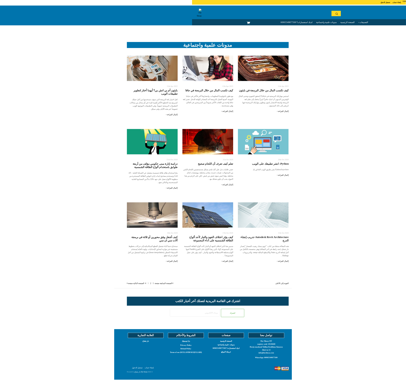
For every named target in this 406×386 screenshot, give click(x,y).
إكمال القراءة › (172, 114)
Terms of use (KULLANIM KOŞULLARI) (186, 352)
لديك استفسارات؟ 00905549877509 (296, 22)
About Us (186, 341)
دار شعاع (146, 341)
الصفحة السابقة (164, 283)
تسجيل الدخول (385, 2)
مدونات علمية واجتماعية (326, 22)
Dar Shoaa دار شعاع (140, 372)
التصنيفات (363, 22)
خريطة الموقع (226, 352)
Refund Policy (185, 349)
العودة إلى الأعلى (282, 283)
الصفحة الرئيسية (347, 22)
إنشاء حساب (397, 2)
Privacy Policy (186, 345)
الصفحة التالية (136, 283)
